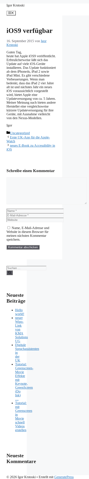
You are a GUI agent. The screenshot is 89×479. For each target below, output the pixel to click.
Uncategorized (20, 133)
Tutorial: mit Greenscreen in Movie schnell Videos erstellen (23, 416)
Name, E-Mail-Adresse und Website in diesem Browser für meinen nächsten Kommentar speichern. (27, 233)
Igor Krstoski (15, 5)
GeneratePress (64, 477)
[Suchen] (9, 272)
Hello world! (19, 312)
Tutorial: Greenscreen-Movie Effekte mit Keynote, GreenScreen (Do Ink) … (24, 381)
